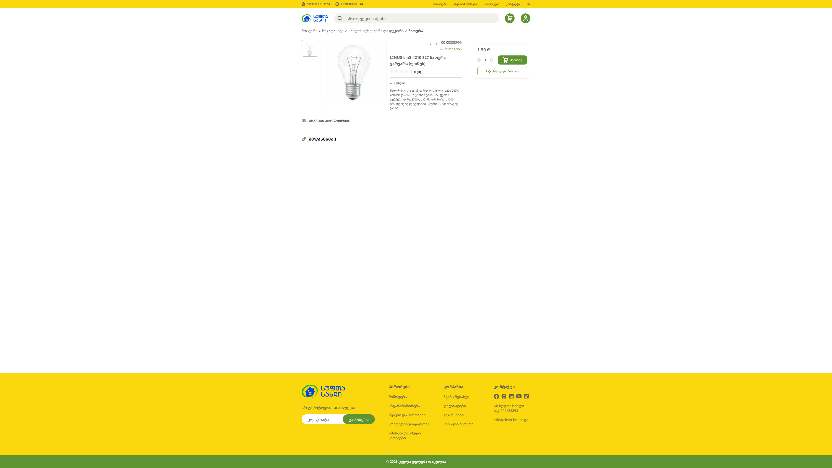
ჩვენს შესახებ (456, 396)
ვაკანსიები (454, 415)
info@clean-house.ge (511, 419)
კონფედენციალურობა (409, 424)
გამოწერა (359, 419)
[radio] (391, 71)
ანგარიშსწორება (404, 405)
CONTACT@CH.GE (352, 4)
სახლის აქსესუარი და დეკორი (376, 30)
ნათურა (415, 30)
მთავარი (309, 30)
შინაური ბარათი (458, 424)
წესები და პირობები (407, 415)
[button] (426, 83)
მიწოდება (398, 396)
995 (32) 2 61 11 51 (318, 4)
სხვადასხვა (333, 30)
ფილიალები (455, 405)
